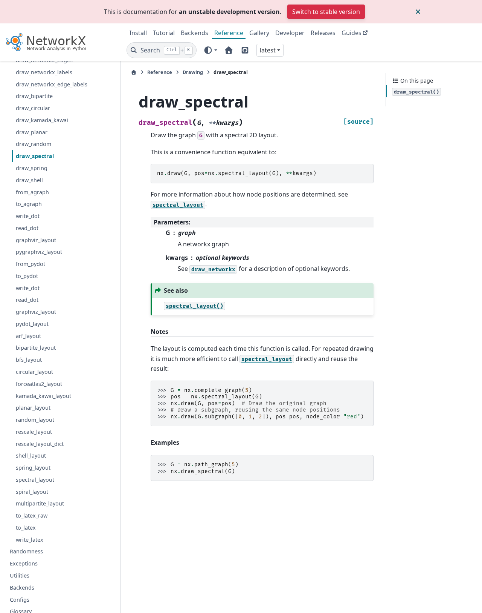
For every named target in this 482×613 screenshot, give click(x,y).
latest (268, 50)
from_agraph (32, 192)
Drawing (193, 72)
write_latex (29, 539)
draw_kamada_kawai (42, 120)
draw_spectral (35, 156)
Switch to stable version (326, 12)
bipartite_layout (36, 348)
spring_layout (33, 467)
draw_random (33, 144)
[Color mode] (210, 50)
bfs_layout (29, 359)
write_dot (28, 216)
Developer (290, 33)
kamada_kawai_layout (43, 395)
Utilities (19, 575)
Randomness (26, 551)
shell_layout (31, 455)
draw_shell (29, 180)
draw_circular (33, 108)
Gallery (259, 33)
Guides (352, 33)
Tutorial (164, 33)
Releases (323, 33)
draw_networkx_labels (44, 72)
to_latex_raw (31, 515)
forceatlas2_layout (39, 383)
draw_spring (31, 168)
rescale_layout (34, 431)
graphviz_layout (36, 240)
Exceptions (24, 563)
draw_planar (31, 132)
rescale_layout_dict (40, 443)
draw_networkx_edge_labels (51, 84)
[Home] (134, 72)
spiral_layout (32, 491)
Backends (194, 33)
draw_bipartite (34, 96)
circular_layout (34, 371)
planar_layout (33, 408)
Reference (228, 33)
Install (138, 33)
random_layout (35, 419)
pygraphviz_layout (39, 252)
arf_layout (28, 336)
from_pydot (30, 263)
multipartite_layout (40, 503)
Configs (19, 599)
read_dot (27, 228)
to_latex (26, 527)
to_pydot (27, 276)
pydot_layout (32, 323)
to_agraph (29, 204)
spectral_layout (35, 479)
